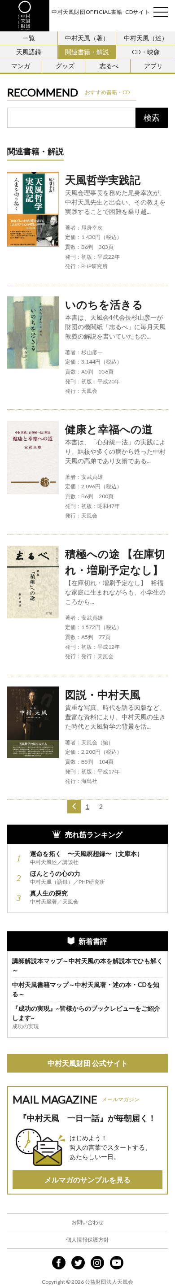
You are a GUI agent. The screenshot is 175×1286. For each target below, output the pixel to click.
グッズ (65, 66)
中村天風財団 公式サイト (88, 1063)
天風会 (24, 15)
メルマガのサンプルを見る (87, 1179)
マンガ (20, 66)
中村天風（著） (87, 38)
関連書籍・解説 (87, 52)
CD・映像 (146, 52)
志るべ (109, 66)
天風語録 (28, 52)
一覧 (28, 38)
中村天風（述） (146, 38)
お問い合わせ (87, 1222)
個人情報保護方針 (87, 1239)
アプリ (153, 66)
